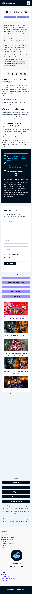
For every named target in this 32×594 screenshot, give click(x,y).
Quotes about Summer (16, 278)
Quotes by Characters (8, 543)
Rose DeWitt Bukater (20, 158)
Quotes (11, 158)
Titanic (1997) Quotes (18, 12)
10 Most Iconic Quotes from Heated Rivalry (16, 390)
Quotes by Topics (6, 545)
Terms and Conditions (8, 578)
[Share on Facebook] (8, 74)
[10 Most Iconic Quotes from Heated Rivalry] (16, 382)
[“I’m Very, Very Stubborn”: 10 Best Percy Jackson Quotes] (16, 327)
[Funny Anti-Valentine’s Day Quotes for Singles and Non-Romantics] (16, 345)
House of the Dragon (16, 501)
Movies (6, 158)
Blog (2, 547)
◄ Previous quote (10, 17)
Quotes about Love (16, 296)
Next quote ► (23, 17)
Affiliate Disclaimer (7, 581)
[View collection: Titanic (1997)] (6, 12)
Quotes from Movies (7, 537)
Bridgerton (16, 492)
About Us (4, 574)
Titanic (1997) (8, 160)
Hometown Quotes (16, 291)
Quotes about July (16, 287)
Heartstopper (16, 497)
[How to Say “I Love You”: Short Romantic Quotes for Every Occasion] (16, 308)
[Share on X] (12, 74)
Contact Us (4, 572)
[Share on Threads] (16, 74)
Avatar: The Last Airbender (16, 487)
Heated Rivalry (16, 482)
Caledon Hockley (18, 156)
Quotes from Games (7, 541)
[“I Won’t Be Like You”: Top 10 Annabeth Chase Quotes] (16, 363)
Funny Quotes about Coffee (16, 282)
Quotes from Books (7, 539)
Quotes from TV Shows (8, 535)
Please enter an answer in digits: (12, 254)
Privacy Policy (5, 576)
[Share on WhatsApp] (24, 74)
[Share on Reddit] (20, 74)
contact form (25, 521)
